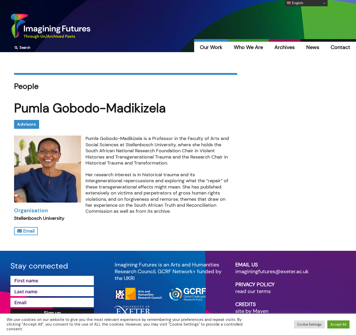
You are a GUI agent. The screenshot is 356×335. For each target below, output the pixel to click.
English (297, 3)
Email (28, 231)
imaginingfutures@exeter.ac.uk (272, 271)
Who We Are (248, 47)
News (312, 47)
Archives (284, 47)
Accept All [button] (338, 324)
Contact (340, 47)
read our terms (253, 291)
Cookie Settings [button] (309, 324)
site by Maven (251, 311)
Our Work (211, 47)
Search (21, 48)
